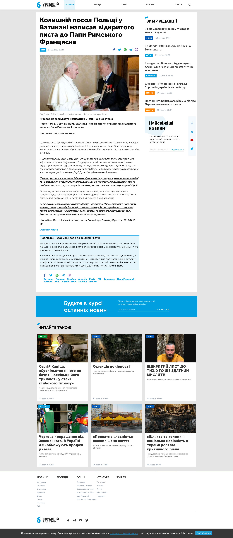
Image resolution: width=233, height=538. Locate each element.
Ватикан (48, 279)
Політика (44, 407)
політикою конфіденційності (124, 533)
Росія (92, 279)
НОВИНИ (70, 5)
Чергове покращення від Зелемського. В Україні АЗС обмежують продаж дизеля (61, 443)
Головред (81, 482)
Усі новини (41, 482)
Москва (48, 281)
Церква (82, 281)
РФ (99, 279)
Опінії (96, 337)
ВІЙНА (148, 55)
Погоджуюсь (203, 533)
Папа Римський (125, 279)
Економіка (41, 489)
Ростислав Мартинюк (87, 499)
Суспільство (69, 281)
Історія (100, 485)
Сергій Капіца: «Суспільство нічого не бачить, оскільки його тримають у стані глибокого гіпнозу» (60, 374)
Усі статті (101, 482)
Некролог (101, 496)
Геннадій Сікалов (84, 485)
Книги (99, 489)
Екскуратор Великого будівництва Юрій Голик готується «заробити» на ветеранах (169, 67)
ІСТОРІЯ (149, 93)
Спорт (40, 499)
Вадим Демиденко (85, 489)
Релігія (93, 281)
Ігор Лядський (83, 496)
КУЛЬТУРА (151, 5)
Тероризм (109, 279)
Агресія (82, 279)
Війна (39, 496)
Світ (39, 506)
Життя (43, 337)
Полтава (41, 503)
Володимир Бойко (85, 492)
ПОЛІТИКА (150, 76)
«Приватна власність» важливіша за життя (113, 439)
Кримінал (41, 492)
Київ (57, 281)
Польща (60, 279)
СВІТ (43, 50)
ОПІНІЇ (124, 5)
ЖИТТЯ (178, 5)
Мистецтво (102, 492)
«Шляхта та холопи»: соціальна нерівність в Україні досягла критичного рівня (167, 443)
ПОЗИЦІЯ (97, 5)
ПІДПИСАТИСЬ (178, 150)
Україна (71, 279)
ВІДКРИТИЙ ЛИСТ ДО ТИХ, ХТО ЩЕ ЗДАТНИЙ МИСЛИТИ (168, 370)
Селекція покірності (111, 366)
